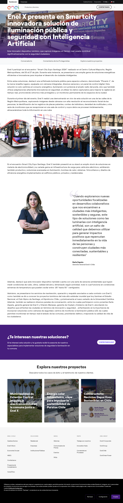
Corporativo (97, 2)
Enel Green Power (105, 455)
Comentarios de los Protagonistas (56, 61)
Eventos (56, 452)
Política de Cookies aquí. (15, 488)
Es (113, 2)
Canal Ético (11, 472)
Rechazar (90, 497)
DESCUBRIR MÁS (91, 45)
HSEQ (9, 455)
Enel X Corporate (105, 441)
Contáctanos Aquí (106, 342)
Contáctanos (11, 460)
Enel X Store (11, 446)
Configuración (103, 497)
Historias (56, 441)
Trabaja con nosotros (84, 441)
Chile (105, 2)
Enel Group (103, 446)
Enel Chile (103, 451)
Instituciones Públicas (38, 451)
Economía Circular (13, 451)
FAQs (55, 457)
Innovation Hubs (82, 446)
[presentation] (2, 135)
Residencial (34, 441)
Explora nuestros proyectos (91, 61)
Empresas (34, 446)
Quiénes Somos (87, 2)
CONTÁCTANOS (104, 7)
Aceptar (115, 497)
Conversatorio (26, 61)
